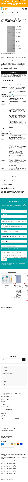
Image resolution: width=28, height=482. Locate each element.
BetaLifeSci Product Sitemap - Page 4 (8, 465)
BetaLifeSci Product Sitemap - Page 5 (8, 466)
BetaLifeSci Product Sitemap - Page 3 (8, 463)
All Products (12, 272)
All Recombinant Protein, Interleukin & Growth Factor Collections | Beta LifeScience (13, 455)
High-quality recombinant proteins (19, 57)
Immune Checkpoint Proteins (6, 396)
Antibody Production (18, 396)
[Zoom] (26, 51)
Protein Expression (17, 393)
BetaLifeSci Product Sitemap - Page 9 (8, 473)
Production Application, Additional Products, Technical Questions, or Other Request (11, 249)
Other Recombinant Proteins (6, 409)
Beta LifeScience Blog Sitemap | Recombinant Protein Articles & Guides (13, 458)
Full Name (3, 209)
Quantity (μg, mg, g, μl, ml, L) (8, 243)
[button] (14, 80)
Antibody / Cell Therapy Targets (7, 399)
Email (2, 219)
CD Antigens (3, 397)
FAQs (2, 416)
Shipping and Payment (5, 415)
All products (9, 57)
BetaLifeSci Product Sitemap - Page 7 (8, 470)
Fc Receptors (3, 404)
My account (3, 421)
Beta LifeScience (4, 22)
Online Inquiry (14, 72)
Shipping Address (5, 229)
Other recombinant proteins (7, 58)
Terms (2, 418)
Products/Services (5, 234)
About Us (16, 413)
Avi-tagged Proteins (5, 406)
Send (4, 259)
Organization (4, 214)
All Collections (17, 420)
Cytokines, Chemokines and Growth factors (6, 394)
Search (15, 416)
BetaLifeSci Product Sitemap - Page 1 (8, 460)
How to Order (3, 413)
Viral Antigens (4, 407)
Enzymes (3, 401)
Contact (15, 415)
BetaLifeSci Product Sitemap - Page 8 (8, 471)
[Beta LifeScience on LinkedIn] (14, 428)
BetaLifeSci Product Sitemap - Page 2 (8, 461)
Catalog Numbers (5, 239)
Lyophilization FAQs (5, 420)
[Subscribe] (23, 359)
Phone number (4, 224)
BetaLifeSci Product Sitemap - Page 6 (8, 468)
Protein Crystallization (18, 395)
